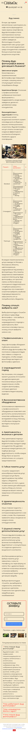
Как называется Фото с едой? (11, 710)
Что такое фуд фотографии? (11, 716)
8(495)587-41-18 (15, 7)
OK (14, 730)
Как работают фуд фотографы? (13, 705)
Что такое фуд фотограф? (11, 648)
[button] (3, 635)
